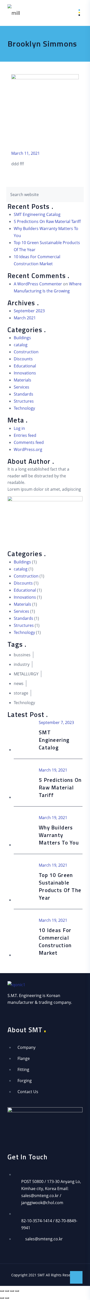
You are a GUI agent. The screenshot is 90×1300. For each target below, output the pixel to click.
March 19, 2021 (53, 770)
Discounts (23, 359)
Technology (24, 408)
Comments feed (29, 442)
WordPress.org (28, 449)
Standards (23, 394)
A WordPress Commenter (38, 284)
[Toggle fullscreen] (7, 1291)
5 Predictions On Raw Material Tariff (47, 221)
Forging (25, 1080)
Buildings (22, 337)
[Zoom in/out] (2, 1291)
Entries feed (25, 435)
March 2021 (25, 318)
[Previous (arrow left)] (2, 1298)
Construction (26, 352)
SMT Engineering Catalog (37, 214)
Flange (24, 1058)
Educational (25, 366)
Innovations (25, 373)
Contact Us (28, 1091)
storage (21, 693)
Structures (24, 401)
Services (21, 387)
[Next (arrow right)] (7, 1298)
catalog (21, 345)
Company (27, 1047)
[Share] (12, 1291)
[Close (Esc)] (17, 1291)
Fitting (23, 1069)
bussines (22, 655)
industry (22, 664)
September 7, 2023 (56, 722)
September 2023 (29, 311)
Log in (19, 428)
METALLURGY (26, 674)
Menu (75, 13)
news (19, 683)
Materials (22, 380)
